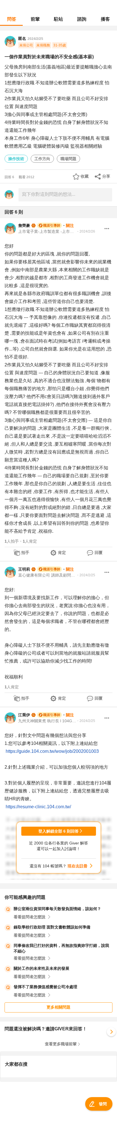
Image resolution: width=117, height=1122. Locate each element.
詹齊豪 (24, 225)
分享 (106, 176)
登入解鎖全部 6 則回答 (58, 831)
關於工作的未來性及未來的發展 (41, 968)
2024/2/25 (35, 39)
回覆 (99, 552)
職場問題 (68, 158)
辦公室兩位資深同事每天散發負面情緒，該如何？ (57, 908)
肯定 (62, 552)
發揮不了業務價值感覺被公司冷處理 (45, 987)
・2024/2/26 (85, 231)
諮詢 (81, 19)
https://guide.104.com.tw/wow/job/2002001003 (52, 751)
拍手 (25, 552)
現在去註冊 (77, 866)
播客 (105, 19)
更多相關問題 (58, 1007)
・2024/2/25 (85, 575)
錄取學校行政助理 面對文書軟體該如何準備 (52, 927)
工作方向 (42, 158)
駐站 (58, 19)
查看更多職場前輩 (61, 1044)
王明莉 (24, 569)
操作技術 (16, 158)
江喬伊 (24, 715)
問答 (11, 19)
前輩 (35, 19)
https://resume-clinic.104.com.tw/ (38, 806)
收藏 (85, 176)
